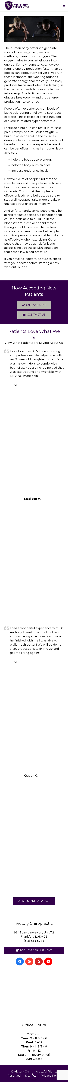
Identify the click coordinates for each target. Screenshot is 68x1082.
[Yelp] (39, 961)
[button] (64, 5)
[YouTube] (48, 961)
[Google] (29, 961)
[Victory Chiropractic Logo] (17, 5)
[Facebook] (20, 961)
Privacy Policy (51, 1075)
